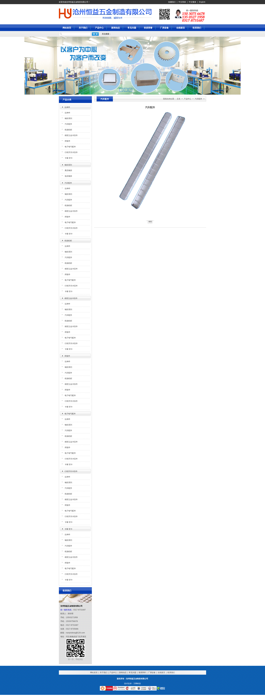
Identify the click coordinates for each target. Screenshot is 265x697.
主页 (178, 99)
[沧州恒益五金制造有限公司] (74, 13)
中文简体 (182, 2)
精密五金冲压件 (71, 135)
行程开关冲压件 (71, 152)
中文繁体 (192, 2)
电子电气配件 (70, 147)
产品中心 (99, 27)
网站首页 (67, 27)
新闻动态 (115, 27)
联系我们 (197, 27)
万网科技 (137, 683)
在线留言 (180, 27)
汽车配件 (68, 124)
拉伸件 (67, 107)
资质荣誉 (148, 27)
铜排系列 (68, 118)
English (202, 2)
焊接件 (67, 141)
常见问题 (132, 27)
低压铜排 (68, 176)
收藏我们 (172, 2)
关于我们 (83, 27)
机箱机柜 (68, 130)
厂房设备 (164, 27)
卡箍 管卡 (69, 158)
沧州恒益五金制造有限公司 (158, 13)
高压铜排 (68, 170)
